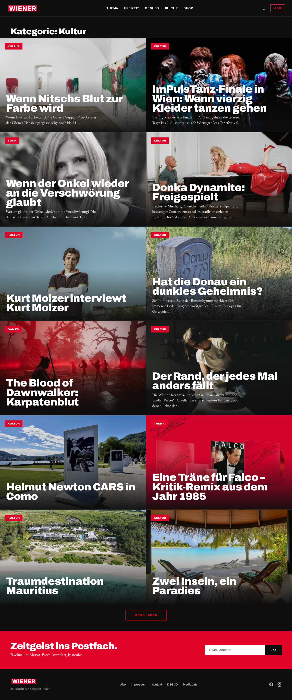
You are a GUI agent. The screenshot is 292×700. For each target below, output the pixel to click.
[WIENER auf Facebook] (271, 684)
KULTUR (171, 8)
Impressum (138, 684)
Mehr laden (145, 615)
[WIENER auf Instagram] (279, 684)
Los (273, 650)
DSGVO (172, 684)
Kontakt (157, 684)
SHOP (188, 8)
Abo (123, 684)
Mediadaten (191, 684)
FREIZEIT (131, 8)
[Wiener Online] (22, 8)
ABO (277, 8)
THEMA (112, 8)
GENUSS (152, 8)
